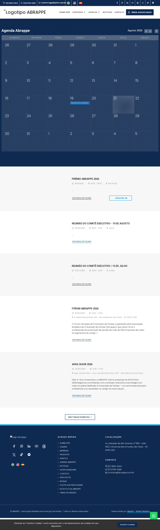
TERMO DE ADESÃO (68, 492)
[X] (142, 3)
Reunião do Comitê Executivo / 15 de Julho (99, 265)
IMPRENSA (64, 450)
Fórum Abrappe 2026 (85, 308)
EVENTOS (64, 458)
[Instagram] (122, 3)
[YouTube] (132, 3)
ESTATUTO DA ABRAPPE (70, 489)
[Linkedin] (127, 3)
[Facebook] (117, 3)
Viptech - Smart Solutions (138, 511)
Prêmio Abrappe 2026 (85, 178)
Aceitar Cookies (127, 524)
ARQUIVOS (64, 454)
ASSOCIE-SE (65, 477)
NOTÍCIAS (64, 466)
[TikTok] (147, 3)
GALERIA (63, 446)
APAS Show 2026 (82, 364)
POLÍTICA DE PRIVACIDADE (71, 485)
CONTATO (64, 473)
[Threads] (137, 3)
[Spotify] (153, 3)
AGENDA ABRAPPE (68, 462)
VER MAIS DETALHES (81, 198)
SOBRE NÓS (65, 443)
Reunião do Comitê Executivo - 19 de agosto (80, 103)
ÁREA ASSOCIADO (141, 12)
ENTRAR (63, 481)
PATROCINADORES (68, 469)
